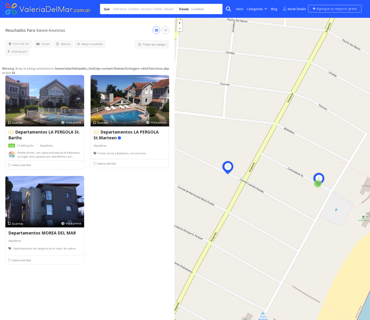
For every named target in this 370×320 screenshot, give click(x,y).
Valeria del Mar (21, 165)
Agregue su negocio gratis (336, 9)
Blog (274, 9)
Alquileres (46, 145)
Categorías (255, 9)
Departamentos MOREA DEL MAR (42, 233)
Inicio (239, 9)
